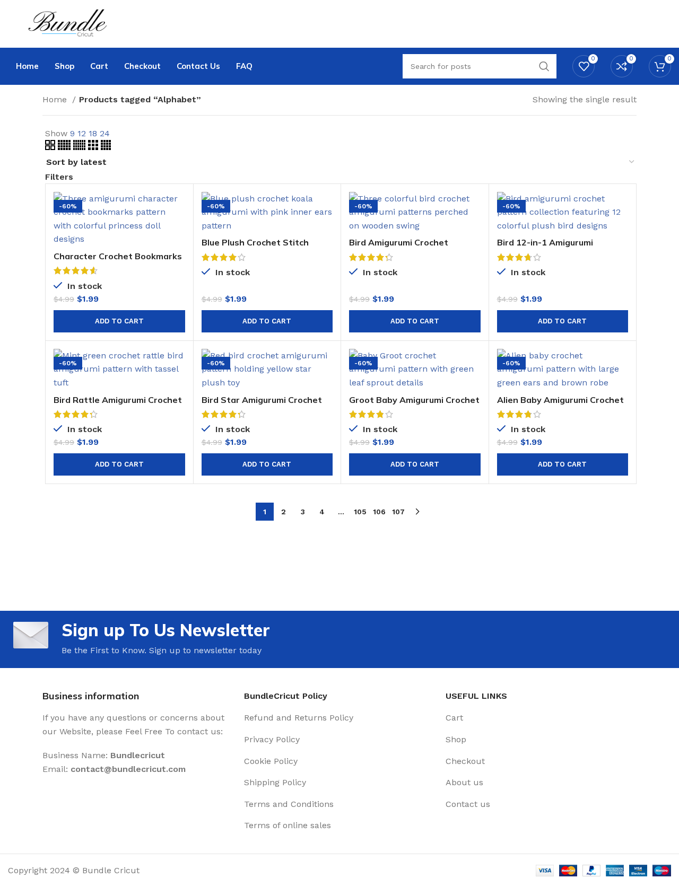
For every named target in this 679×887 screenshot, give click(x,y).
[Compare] (177, 209)
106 (379, 511)
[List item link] (339, 718)
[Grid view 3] (94, 147)
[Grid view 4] (106, 147)
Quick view (177, 233)
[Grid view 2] (51, 147)
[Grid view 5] (65, 147)
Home (55, 99)
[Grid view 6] (80, 147)
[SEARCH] (544, 66)
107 (398, 511)
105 (360, 511)
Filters (59, 177)
